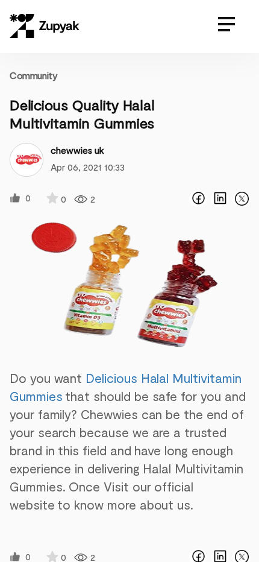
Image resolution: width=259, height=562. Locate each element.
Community (33, 75)
